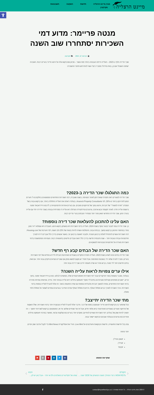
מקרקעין (104, 7)
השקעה (69, 4)
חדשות (83, 4)
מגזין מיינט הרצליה (101, 4)
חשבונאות (54, 4)
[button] (3, 15)
